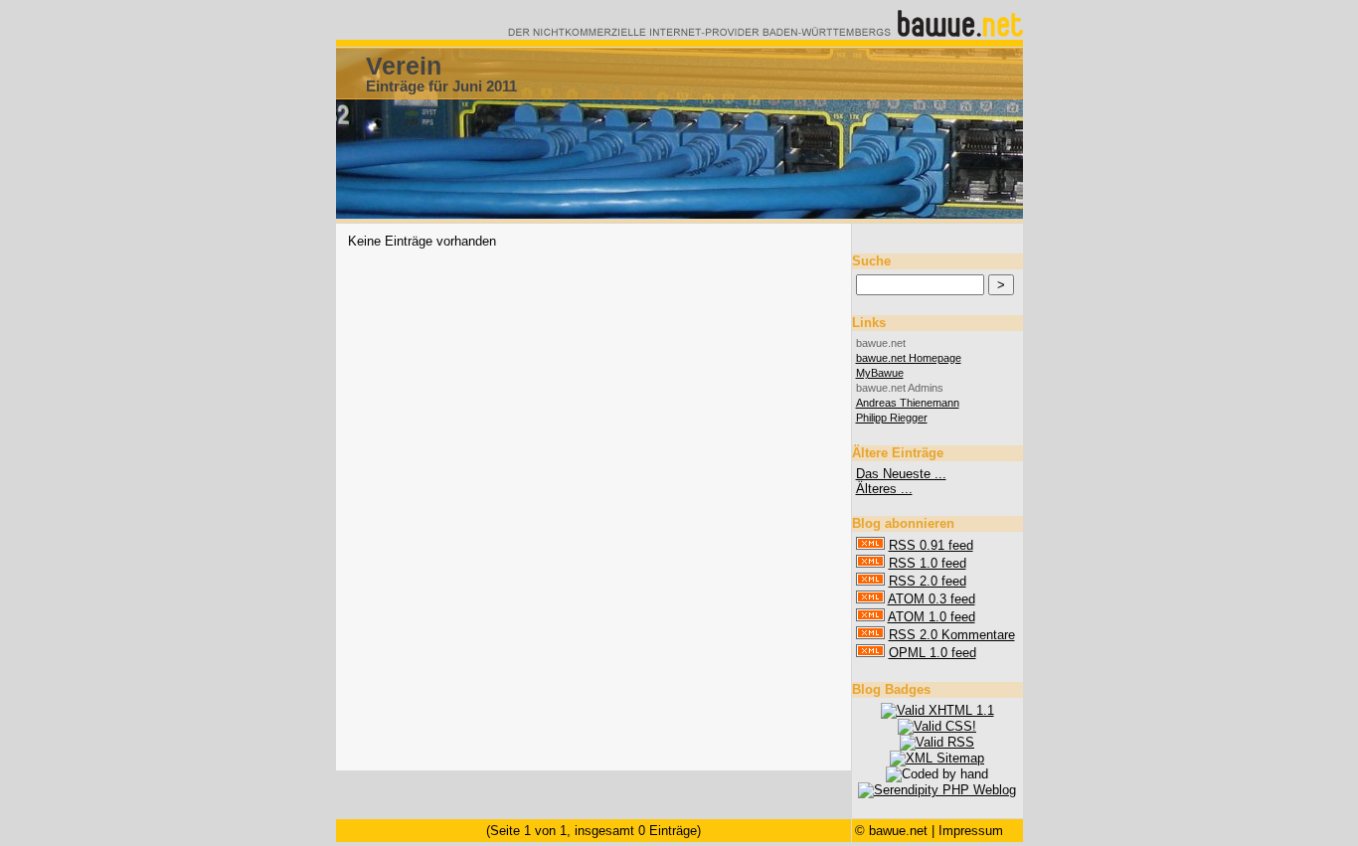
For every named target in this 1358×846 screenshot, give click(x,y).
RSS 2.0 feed (927, 581)
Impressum (970, 830)
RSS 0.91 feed (931, 545)
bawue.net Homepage (908, 358)
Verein (403, 66)
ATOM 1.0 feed (931, 616)
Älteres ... (884, 488)
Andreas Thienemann (907, 403)
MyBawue (880, 373)
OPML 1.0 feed (932, 652)
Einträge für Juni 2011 (441, 86)
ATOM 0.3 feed (931, 599)
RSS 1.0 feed (927, 563)
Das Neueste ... (901, 473)
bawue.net (898, 830)
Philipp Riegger (892, 417)
